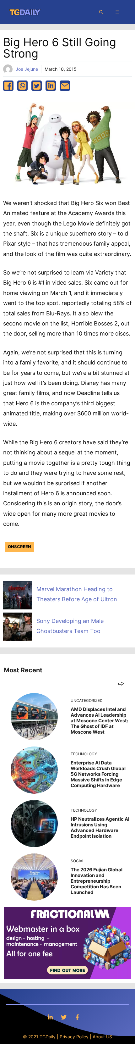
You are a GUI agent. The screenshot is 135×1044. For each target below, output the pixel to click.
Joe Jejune (27, 69)
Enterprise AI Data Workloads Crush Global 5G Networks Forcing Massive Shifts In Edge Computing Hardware (98, 774)
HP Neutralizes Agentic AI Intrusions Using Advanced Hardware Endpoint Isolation (100, 827)
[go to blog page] (121, 683)
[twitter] (36, 86)
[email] (65, 86)
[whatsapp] (22, 86)
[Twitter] (64, 1017)
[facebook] (8, 86)
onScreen (19, 546)
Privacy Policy (74, 1036)
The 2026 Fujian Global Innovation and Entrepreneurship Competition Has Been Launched (96, 881)
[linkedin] (51, 86)
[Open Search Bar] (101, 12)
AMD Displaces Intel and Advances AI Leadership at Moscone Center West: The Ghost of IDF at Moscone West (99, 720)
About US (102, 1036)
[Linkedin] (50, 1017)
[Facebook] (77, 1017)
